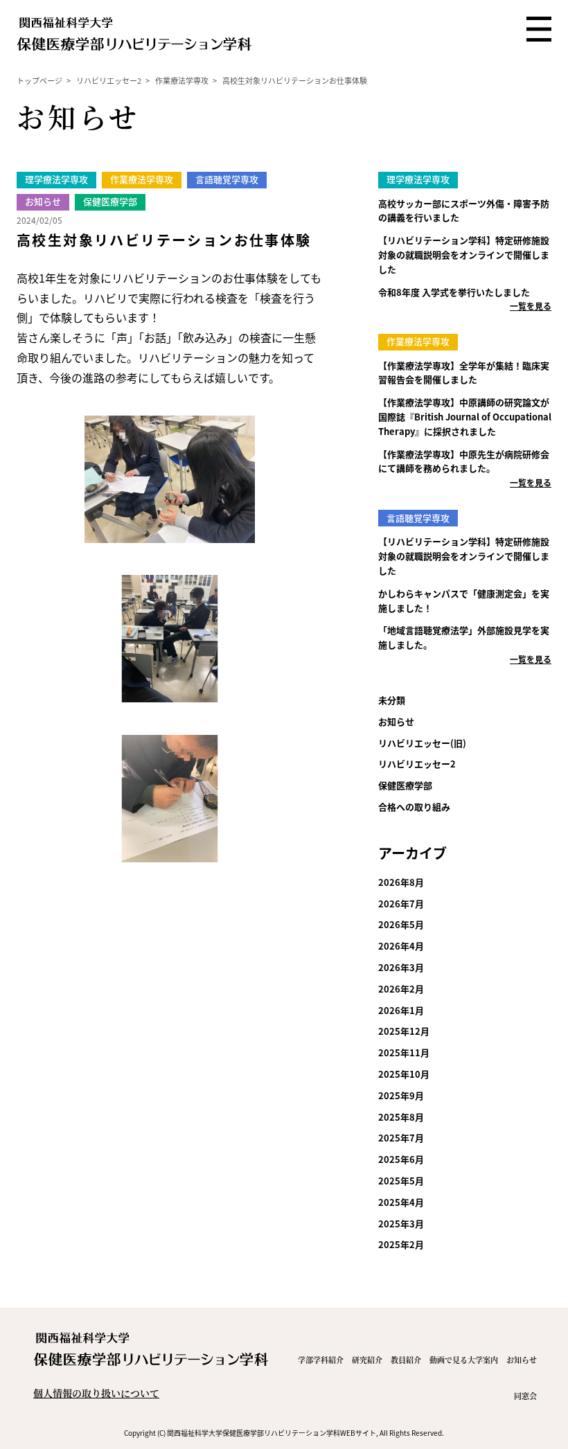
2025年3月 (401, 1223)
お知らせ (396, 721)
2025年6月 (401, 1159)
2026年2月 (401, 988)
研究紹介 (367, 1359)
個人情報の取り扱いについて (96, 1393)
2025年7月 (401, 1137)
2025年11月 (403, 1052)
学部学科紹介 (321, 1359)
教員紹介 (406, 1359)
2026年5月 (401, 924)
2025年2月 (401, 1244)
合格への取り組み (414, 806)
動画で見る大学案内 (463, 1359)
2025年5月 (401, 1180)
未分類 (391, 699)
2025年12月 (403, 1031)
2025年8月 (401, 1116)
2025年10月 (403, 1074)
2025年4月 (401, 1202)
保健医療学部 (405, 785)
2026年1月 (401, 1010)
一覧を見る (530, 306)
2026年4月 (401, 945)
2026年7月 (401, 903)
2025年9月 (401, 1095)
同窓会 (525, 1395)
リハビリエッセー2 (417, 763)
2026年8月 (401, 882)
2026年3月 (401, 967)
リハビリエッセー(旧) (422, 742)
